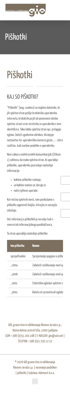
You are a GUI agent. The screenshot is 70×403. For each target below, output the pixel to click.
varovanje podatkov (46, 367)
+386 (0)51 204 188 (22, 336)
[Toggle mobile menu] (63, 10)
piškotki (21, 373)
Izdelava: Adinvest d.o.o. (41, 373)
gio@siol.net (55, 336)
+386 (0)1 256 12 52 (40, 341)
